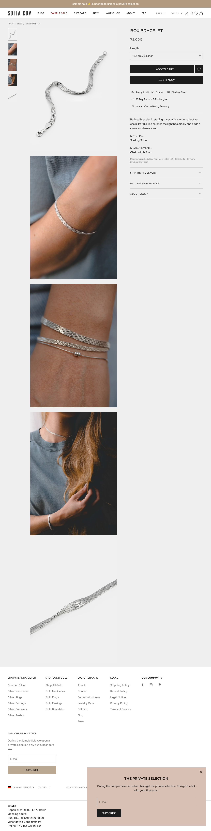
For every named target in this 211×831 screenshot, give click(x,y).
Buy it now (167, 79)
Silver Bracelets (17, 709)
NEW (96, 13)
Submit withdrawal (89, 697)
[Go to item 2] (12, 49)
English (174, 13)
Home (11, 24)
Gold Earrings (53, 703)
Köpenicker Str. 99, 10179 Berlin (27, 810)
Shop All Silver (17, 685)
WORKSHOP (113, 13)
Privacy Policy (119, 703)
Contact (82, 691)
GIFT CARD (80, 13)
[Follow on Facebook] (142, 684)
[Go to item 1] (12, 34)
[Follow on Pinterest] (159, 684)
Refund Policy (118, 691)
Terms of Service (120, 709)
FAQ (143, 13)
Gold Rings (52, 697)
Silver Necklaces (18, 691)
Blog (80, 715)
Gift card (83, 709)
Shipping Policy (119, 685)
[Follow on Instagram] (151, 684)
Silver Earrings (17, 703)
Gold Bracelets (54, 709)
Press (81, 721)
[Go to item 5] (12, 95)
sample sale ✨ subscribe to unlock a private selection (105, 3)
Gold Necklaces (55, 691)
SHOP (41, 13)
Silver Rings (15, 697)
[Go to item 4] (12, 80)
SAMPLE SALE (59, 13)
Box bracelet (33, 24)
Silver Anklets (16, 715)
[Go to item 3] (12, 64)
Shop (19, 24)
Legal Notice (118, 697)
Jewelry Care (86, 703)
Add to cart (165, 69)
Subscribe (109, 813)
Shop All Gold (53, 685)
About (130, 13)
